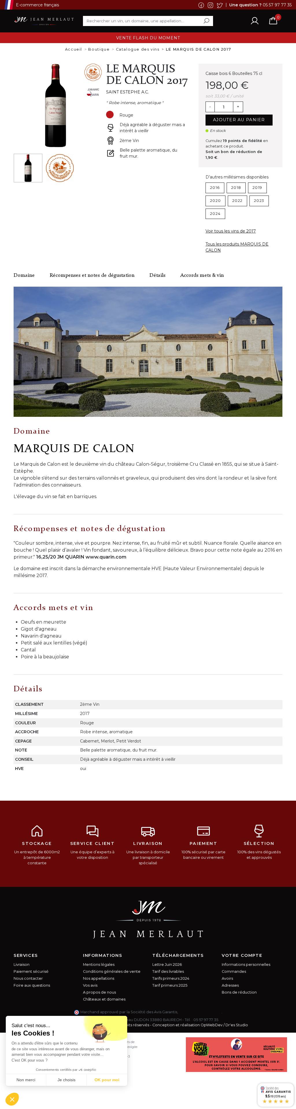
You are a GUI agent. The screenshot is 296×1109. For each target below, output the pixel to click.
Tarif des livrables (168, 971)
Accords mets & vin (202, 275)
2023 (259, 200)
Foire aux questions (32, 985)
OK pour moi (107, 1079)
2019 (257, 187)
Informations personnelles (246, 964)
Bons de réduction (239, 992)
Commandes (234, 971)
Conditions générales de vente (111, 971)
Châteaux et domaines (104, 999)
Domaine (24, 275)
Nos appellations (98, 978)
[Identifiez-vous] (254, 20)
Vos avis (90, 985)
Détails (157, 275)
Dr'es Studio (236, 1025)
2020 (215, 200)
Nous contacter (28, 978)
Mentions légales (98, 964)
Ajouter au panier (239, 119)
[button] (12, 1099)
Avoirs (227, 978)
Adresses (230, 985)
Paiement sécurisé (31, 971)
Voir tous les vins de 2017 (231, 231)
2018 (236, 187)
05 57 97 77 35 (277, 4)
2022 (237, 200)
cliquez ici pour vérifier (200, 1012)
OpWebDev (212, 1025)
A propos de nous (99, 992)
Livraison (21, 964)
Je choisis (66, 1079)
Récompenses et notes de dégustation (92, 275)
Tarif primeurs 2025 (169, 985)
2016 (215, 187)
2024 (215, 213)
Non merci (25, 1079)
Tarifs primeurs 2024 (170, 978)
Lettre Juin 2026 (167, 964)
